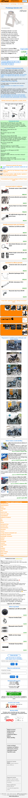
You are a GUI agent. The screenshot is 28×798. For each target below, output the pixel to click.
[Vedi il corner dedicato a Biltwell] (14, 310)
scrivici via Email (11, 745)
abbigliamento (4, 503)
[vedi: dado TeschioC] (14, 112)
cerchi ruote (4, 512)
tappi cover (4, 553)
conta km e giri (4, 513)
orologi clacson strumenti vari (9, 532)
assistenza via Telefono (12, 747)
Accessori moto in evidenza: (14, 186)
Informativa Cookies (12, 750)
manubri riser (4, 526)
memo (11, 64)
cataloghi (3, 508)
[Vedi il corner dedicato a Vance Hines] (14, 330)
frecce (2, 522)
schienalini (3, 544)
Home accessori (5, 4)
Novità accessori (11, 731)
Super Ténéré (4, 551)
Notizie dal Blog (11, 737)
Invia (12, 664)
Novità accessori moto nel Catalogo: (14, 224)
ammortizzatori (4, 505)
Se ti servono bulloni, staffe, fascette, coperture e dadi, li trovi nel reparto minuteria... (14, 174)
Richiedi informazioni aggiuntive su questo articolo (14, 100)
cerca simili (4, 64)
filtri (2, 520)
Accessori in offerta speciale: (14, 262)
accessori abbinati (6, 61)
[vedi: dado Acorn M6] (6, 105)
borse (2, 507)
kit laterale (21, 4)
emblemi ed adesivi (6, 517)
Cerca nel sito (14, 655)
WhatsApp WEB (15, 693)
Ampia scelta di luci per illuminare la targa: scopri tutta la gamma (14, 171)
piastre (2, 539)
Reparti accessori (11, 729)
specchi (3, 550)
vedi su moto (16, 61)
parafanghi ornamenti (6, 536)
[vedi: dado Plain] (6, 112)
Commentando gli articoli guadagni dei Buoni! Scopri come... (14, 179)
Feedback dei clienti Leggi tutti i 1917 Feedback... (14, 581)
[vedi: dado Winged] (22, 112)
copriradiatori (4, 515)
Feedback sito (10, 732)
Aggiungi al (24, 57)
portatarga (13, 4)
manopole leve (4, 524)
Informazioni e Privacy (12, 748)
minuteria (3, 529)
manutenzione (4, 527)
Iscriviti (12, 676)
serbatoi (3, 548)
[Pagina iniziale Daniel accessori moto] (4, 1)
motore (2, 531)
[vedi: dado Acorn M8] (14, 105)
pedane (3, 538)
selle (2, 546)
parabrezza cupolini (6, 534)
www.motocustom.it (14, 796)
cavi (2, 510)
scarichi (3, 543)
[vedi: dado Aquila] (22, 105)
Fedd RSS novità (11, 752)
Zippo (2, 555)
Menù (24, 1)
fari (1, 519)
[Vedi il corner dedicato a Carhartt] (14, 320)
